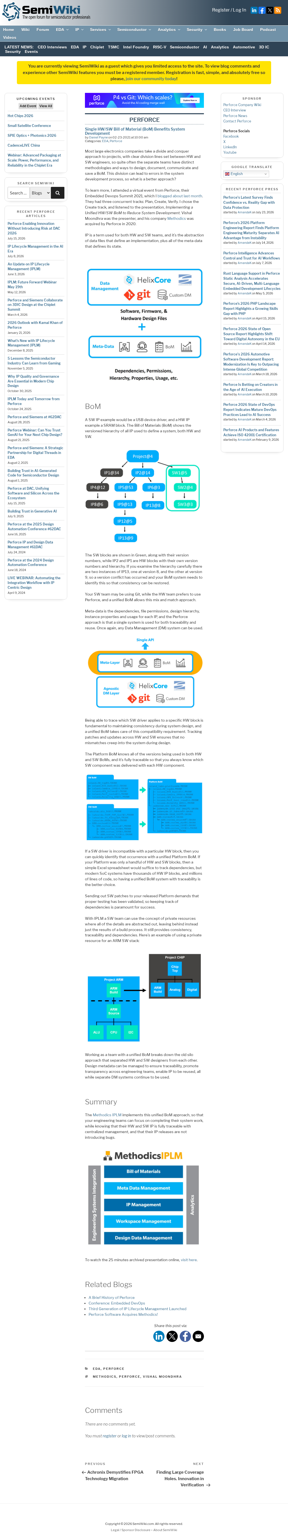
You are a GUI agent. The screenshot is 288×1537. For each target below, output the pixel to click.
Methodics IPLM (107, 1115)
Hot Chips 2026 (20, 116)
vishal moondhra (162, 1377)
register (109, 1435)
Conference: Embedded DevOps (117, 1303)
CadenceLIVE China (24, 145)
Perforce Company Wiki (242, 105)
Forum (43, 29)
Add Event (28, 106)
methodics (104, 1377)
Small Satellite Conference (29, 126)
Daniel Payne (98, 137)
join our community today (151, 78)
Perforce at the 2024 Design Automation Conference (31, 562)
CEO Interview (234, 110)
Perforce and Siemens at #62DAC (35, 417)
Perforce (116, 141)
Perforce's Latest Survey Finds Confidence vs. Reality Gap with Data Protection (249, 202)
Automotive (244, 47)
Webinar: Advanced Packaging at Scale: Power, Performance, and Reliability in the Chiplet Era (34, 160)
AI (205, 47)
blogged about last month (180, 196)
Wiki (25, 29)
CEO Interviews (52, 47)
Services (98, 29)
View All (45, 106)
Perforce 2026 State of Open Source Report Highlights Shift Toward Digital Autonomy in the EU (251, 334)
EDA (60, 29)
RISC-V (159, 47)
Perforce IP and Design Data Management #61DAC (30, 544)
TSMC (113, 47)
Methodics (176, 218)
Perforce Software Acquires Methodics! (123, 1314)
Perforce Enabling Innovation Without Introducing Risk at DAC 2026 (34, 228)
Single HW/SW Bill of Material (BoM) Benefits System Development (135, 131)
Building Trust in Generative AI (32, 511)
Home (8, 29)
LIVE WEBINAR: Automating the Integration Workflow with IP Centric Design (34, 583)
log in (126, 1435)
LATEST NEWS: (19, 47)
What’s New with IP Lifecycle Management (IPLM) (31, 343)
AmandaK (244, 212)
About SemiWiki (165, 1530)
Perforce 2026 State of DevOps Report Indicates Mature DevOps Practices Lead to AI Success (249, 409)
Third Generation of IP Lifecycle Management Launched (137, 1308)
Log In (239, 10)
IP (77, 29)
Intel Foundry (136, 47)
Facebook (231, 136)
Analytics (167, 29)
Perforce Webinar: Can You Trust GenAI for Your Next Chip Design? (35, 432)
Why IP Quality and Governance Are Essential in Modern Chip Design (33, 381)
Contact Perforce (237, 121)
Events (31, 51)
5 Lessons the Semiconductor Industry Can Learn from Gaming (34, 360)
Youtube (230, 152)
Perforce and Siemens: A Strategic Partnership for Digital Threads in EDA (35, 453)
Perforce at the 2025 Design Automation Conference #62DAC (34, 526)
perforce (129, 1377)
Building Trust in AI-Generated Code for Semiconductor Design (33, 473)
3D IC (264, 47)
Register (221, 10)
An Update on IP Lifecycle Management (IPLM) (29, 266)
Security (194, 29)
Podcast (268, 29)
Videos (9, 37)
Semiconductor (132, 29)
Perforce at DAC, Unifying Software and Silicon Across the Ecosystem (33, 493)
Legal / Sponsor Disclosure (131, 1530)
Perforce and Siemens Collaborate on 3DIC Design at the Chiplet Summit (35, 305)
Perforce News (235, 116)
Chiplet (97, 47)
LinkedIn (230, 147)
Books (220, 29)
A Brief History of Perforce (112, 1297)
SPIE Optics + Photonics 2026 (32, 135)
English (236, 174)
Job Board (243, 29)
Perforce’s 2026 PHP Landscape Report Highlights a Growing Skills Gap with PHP (250, 308)
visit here (189, 1260)
